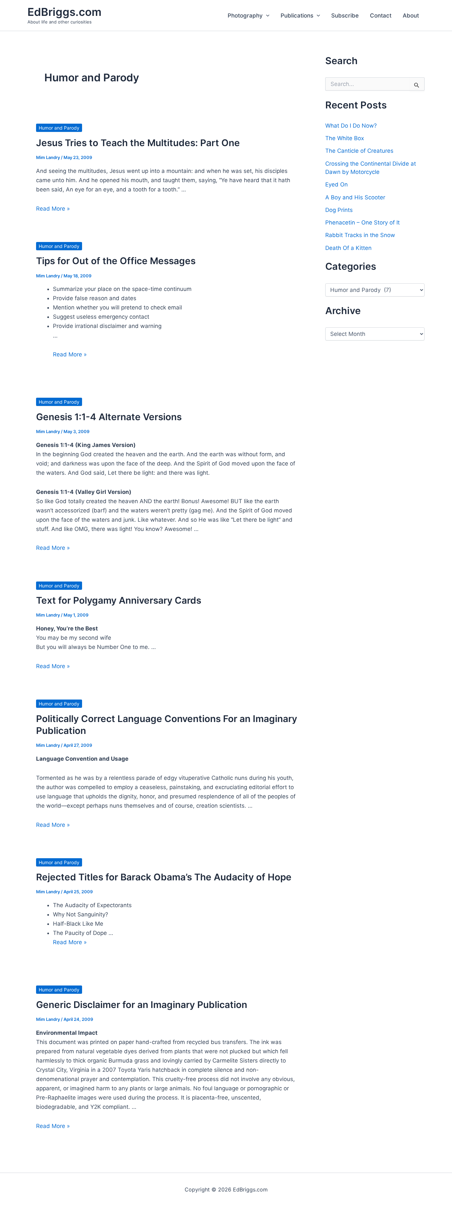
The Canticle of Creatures (359, 150)
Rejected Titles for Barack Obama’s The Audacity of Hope (164, 877)
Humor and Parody (59, 128)
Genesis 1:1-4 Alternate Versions (109, 416)
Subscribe (345, 15)
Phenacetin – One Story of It (362, 222)
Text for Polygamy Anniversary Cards (118, 600)
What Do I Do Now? (351, 125)
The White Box (344, 138)
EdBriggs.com (64, 12)
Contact (380, 15)
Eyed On (336, 184)
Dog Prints (339, 210)
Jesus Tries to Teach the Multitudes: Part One (138, 142)
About (411, 15)
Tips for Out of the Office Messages (116, 260)
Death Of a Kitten (348, 248)
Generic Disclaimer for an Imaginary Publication (141, 1004)
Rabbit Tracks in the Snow (360, 235)
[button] (266, 15)
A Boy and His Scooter (355, 197)
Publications (297, 15)
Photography (245, 15)
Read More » (53, 208)
